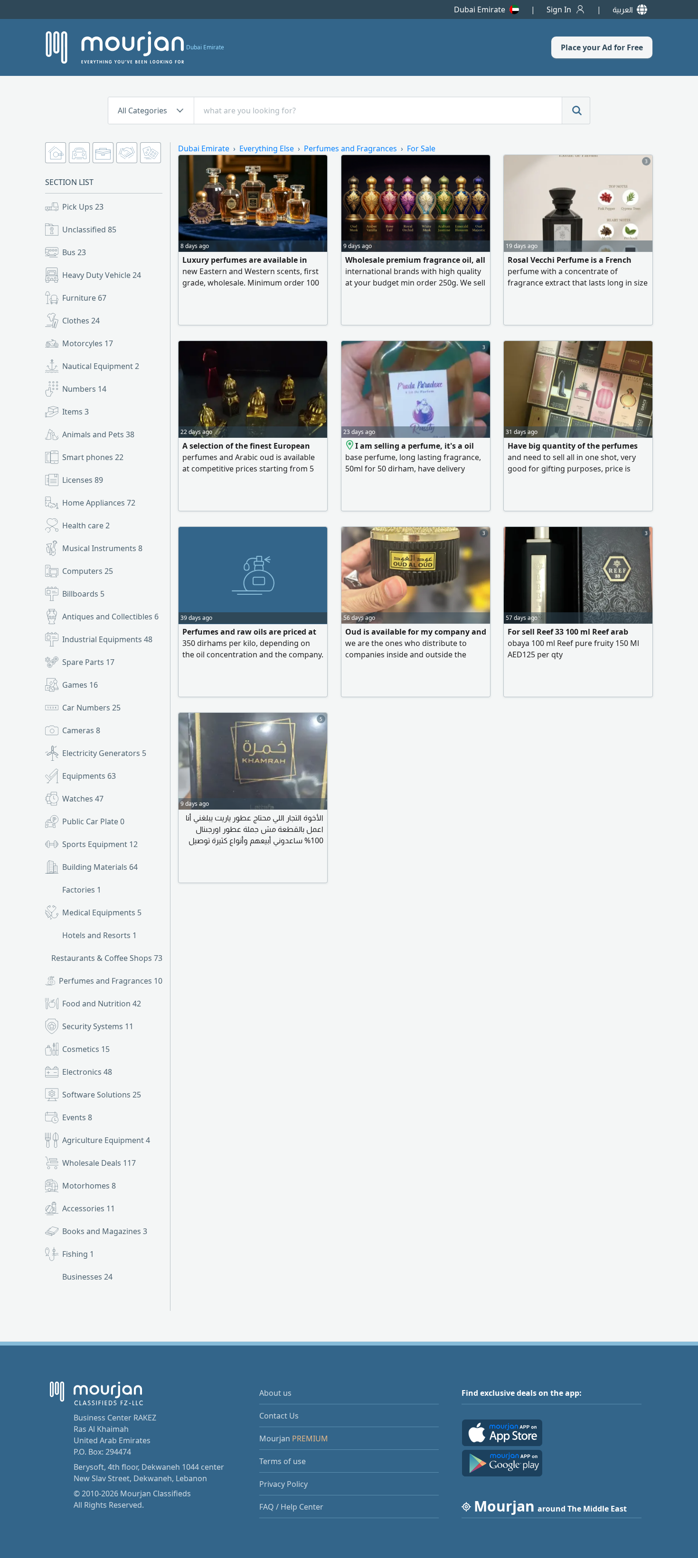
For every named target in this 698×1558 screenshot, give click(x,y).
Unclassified (89, 229)
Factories (81, 890)
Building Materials (100, 867)
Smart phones (92, 457)
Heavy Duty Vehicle (101, 275)
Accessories (88, 1208)
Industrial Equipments (107, 639)
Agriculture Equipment (106, 1140)
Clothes (81, 320)
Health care (86, 525)
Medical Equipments (101, 912)
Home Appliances (98, 503)
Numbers (84, 389)
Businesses (87, 1277)
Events (77, 1117)
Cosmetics (86, 1049)
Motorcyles (87, 343)
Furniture (84, 298)
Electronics (87, 1072)
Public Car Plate (93, 821)
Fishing (78, 1254)
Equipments (89, 776)
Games (80, 685)
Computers (87, 571)
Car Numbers (91, 707)
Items (75, 411)
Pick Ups (83, 207)
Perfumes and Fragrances (110, 981)
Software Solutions (101, 1094)
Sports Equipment (100, 844)
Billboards (83, 594)
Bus (74, 252)
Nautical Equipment (100, 366)
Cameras (81, 730)
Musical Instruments (102, 548)
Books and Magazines (104, 1231)
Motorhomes (89, 1185)
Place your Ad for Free (602, 47)
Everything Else (266, 148)
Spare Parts (88, 662)
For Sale (421, 148)
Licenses (82, 480)
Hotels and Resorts (99, 935)
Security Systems (97, 1026)
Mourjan (293, 1438)
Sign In (559, 9)
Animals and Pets (98, 434)
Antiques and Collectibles (110, 616)
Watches (83, 798)
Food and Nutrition (101, 1003)
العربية (623, 9)
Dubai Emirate (479, 9)
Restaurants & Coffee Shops (106, 958)
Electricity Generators (104, 753)
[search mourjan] (576, 110)
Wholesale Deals (99, 1163)
